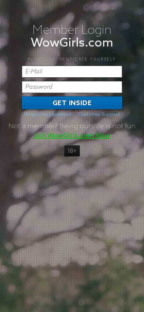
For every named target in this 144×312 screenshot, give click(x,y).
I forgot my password (47, 114)
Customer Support (99, 114)
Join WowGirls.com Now (72, 135)
